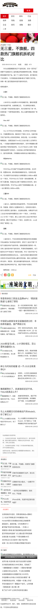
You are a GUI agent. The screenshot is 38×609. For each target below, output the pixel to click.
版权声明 (30, 600)
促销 (21, 20)
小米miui (13, 270)
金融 (21, 25)
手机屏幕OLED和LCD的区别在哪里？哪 (16, 577)
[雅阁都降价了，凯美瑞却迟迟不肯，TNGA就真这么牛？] (8, 400)
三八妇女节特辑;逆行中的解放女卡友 (15, 517)
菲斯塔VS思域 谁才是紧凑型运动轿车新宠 (16, 530)
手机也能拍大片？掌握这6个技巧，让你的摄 (17, 584)
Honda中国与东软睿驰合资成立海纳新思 (16, 521)
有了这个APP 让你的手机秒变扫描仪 (15, 590)
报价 (29, 25)
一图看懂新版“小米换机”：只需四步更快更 (17, 568)
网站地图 (21, 600)
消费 (29, 20)
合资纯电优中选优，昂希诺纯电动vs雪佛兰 (17, 514)
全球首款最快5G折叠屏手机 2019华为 (15, 574)
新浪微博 (5, 275)
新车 (21, 16)
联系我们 (4, 600)
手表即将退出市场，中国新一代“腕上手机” (17, 580)
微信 (9, 275)
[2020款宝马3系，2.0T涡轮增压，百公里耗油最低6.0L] (8, 354)
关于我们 (26, 599)
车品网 (3, 45)
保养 (4, 20)
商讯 (13, 25)
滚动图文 (4, 459)
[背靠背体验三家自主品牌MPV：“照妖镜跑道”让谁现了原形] (8, 309)
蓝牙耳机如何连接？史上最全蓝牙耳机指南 (17, 533)
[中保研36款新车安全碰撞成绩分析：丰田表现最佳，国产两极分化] (8, 332)
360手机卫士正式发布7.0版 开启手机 (15, 540)
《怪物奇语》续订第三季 (10, 587)
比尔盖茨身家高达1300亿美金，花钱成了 (16, 565)
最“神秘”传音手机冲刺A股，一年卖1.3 (15, 527)
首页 (4, 16)
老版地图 (13, 600)
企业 (4, 25)
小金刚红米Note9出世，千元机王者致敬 (16, 571)
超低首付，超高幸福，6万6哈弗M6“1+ (15, 524)
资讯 (12, 16)
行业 (29, 16)
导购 (13, 20)
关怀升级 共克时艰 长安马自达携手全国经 (16, 561)
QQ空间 (12, 275)
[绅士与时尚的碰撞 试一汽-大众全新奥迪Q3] (8, 377)
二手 (4, 29)
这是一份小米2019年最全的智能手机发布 (16, 543)
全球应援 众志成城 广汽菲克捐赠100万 (15, 537)
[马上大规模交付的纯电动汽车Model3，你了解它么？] (8, 422)
